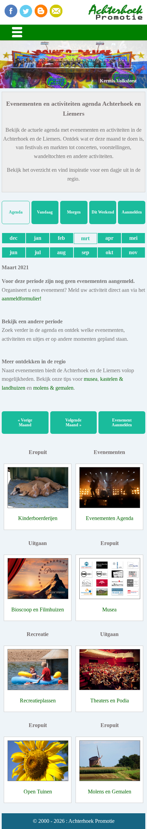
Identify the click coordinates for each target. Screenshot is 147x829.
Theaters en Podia (109, 700)
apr (109, 238)
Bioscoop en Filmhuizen (37, 609)
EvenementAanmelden (122, 422)
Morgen (74, 212)
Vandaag (45, 212)
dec (13, 238)
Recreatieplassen (38, 700)
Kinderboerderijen (37, 518)
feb (61, 238)
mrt (85, 238)
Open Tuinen (38, 791)
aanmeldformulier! (21, 298)
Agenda (16, 212)
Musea (109, 609)
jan (37, 238)
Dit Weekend (103, 212)
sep (85, 252)
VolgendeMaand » (73, 422)
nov (133, 252)
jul (38, 252)
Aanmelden (132, 212)
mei (133, 238)
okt (109, 252)
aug (61, 252)
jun (13, 252)
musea (90, 379)
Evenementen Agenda (109, 518)
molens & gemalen (53, 388)
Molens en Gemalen (109, 791)
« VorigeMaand (25, 422)
